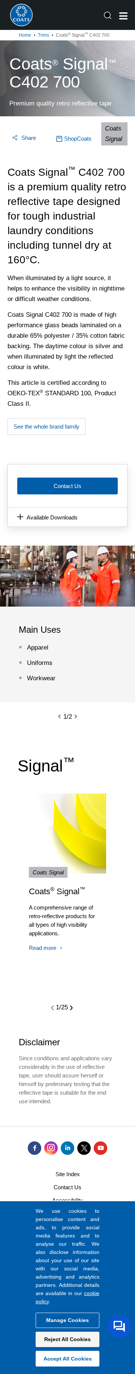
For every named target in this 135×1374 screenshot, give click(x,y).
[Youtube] (100, 1148)
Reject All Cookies (67, 1339)
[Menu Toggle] (123, 16)
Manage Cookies (67, 1320)
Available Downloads (52, 517)
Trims (43, 35)
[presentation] (64, 717)
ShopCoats (78, 138)
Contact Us (67, 486)
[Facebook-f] (34, 1148)
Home (25, 35)
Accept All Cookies (68, 1359)
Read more (42, 948)
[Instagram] (51, 1148)
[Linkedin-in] (67, 1148)
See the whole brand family (47, 426)
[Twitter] (84, 1148)
